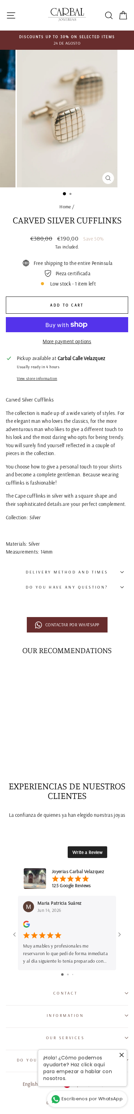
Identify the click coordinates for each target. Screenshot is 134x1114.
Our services (65, 1037)
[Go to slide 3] (72, 974)
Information (65, 1015)
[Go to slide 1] (62, 974)
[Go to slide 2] (68, 974)
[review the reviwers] (26, 926)
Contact (65, 993)
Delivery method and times (67, 572)
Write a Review (87, 852)
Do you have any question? (67, 587)
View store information (37, 378)
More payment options (67, 341)
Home (65, 206)
